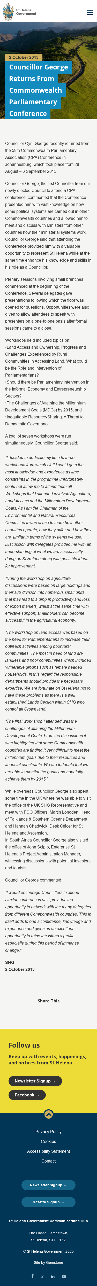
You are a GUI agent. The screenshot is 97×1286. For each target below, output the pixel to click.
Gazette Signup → (48, 1202)
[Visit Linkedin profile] (53, 1277)
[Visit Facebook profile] (32, 1277)
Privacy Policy (48, 1131)
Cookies (48, 1141)
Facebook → (27, 1095)
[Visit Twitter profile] (42, 1277)
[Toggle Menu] (90, 12)
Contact (48, 1161)
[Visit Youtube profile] (64, 1277)
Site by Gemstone (48, 1262)
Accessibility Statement (48, 1151)
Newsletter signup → (35, 1081)
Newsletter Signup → (48, 1185)
